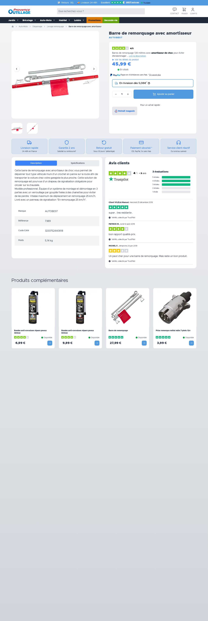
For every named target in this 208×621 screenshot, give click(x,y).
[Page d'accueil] (12, 26)
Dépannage (37, 26)
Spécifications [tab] (78, 163)
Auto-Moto (23, 26)
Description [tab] (36, 163)
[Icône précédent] (16, 69)
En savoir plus (155, 75)
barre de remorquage (33, 170)
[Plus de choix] (49, 343)
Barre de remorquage (118, 330)
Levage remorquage (55, 26)
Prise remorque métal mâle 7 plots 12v (173, 330)
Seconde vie (110, 20)
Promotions (94, 20)
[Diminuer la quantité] (116, 94)
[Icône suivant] (94, 69)
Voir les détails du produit (127, 60)
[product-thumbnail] (16, 128)
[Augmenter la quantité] (128, 94)
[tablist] (57, 163)
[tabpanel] (57, 187)
